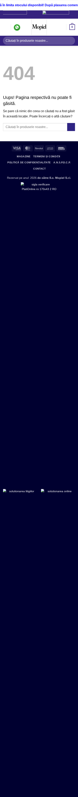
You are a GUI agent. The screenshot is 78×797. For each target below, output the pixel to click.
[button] (5, 27)
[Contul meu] (61, 27)
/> (67, 13)
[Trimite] (70, 41)
